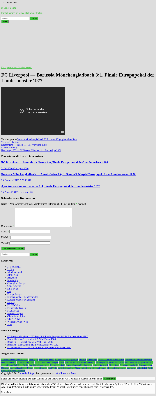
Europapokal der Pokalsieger (21, 299)
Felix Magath (52, 362)
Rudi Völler (52, 368)
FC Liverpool (50, 139)
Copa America (14, 286)
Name (5, 231)
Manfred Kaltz (86, 365)
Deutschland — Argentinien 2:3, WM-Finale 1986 (31, 339)
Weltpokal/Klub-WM (17, 321)
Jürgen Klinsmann (145, 362)
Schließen (6, 392)
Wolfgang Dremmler (16, 371)
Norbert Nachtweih (100, 365)
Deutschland (92, 360)
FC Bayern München (25, 362)
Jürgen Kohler (7, 365)
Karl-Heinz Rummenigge (39, 365)
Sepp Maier (75, 368)
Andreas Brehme (8, 360)
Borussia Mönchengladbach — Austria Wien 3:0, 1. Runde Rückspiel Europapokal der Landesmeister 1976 (68, 174)
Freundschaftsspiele (16, 308)
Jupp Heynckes (131, 362)
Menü (4, 22)
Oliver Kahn (114, 365)
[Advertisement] (78, 44)
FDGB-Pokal (13, 305)
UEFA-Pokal (13, 319)
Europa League (14, 294)
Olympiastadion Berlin (129, 365)
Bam (73, 373)
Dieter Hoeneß (118, 360)
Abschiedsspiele (15, 272)
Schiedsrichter (64, 368)
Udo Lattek (131, 368)
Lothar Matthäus (73, 365)
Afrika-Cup (12, 275)
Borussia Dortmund (47, 360)
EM (9, 291)
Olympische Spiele (16, 316)
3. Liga (10, 269)
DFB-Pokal (12, 288)
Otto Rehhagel (16, 368)
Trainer (123, 368)
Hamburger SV (102, 362)
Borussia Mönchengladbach (30, 139)
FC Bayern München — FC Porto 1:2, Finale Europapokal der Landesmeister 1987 (47, 336)
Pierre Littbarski (40, 368)
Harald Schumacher (116, 362)
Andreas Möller (21, 360)
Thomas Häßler (113, 368)
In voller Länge (8, 7)
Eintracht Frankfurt (133, 360)
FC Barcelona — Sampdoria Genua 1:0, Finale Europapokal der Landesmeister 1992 (54, 162)
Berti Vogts (33, 360)
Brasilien (82, 360)
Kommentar (7, 226)
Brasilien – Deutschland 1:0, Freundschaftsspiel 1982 (32, 344)
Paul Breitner (27, 368)
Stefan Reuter (86, 368)
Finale (61, 362)
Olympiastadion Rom (67, 139)
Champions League (16, 283)
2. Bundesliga (14, 266)
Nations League (15, 313)
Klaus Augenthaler (57, 365)
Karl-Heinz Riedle (20, 365)
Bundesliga (12, 280)
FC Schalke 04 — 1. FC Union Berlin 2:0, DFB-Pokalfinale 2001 (39, 347)
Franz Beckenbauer (73, 362)
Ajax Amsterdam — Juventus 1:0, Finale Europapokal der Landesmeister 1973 (50, 186)
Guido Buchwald (88, 362)
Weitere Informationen (91, 378)
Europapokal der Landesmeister (16, 67)
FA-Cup (11, 302)
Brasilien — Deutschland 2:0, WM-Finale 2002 (30, 342)
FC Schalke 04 (41, 362)
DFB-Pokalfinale (105, 360)
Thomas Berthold (99, 368)
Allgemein (12, 277)
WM (9, 324)
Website (5, 243)
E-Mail (5, 237)
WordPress (61, 373)
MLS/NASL (13, 310)
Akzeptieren (109, 379)
